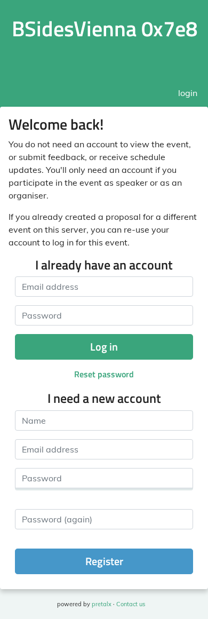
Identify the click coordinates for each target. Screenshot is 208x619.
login (187, 93)
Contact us (130, 604)
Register (104, 561)
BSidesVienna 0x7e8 (104, 28)
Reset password (104, 374)
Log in (104, 346)
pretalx (101, 604)
